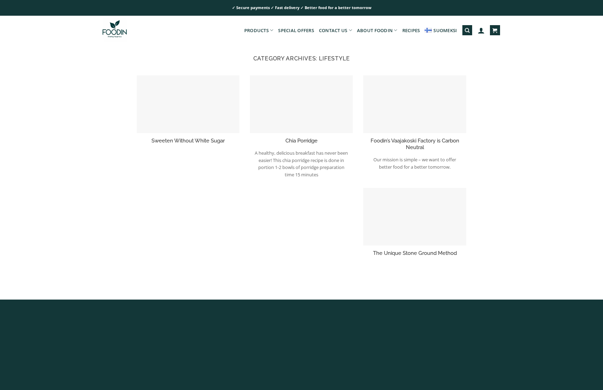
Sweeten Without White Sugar (188, 141)
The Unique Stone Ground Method (415, 253)
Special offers (296, 30)
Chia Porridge (301, 141)
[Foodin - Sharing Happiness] (137, 30)
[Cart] (495, 30)
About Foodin (375, 30)
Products (256, 30)
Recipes (411, 30)
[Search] (467, 30)
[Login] (481, 30)
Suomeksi (445, 30)
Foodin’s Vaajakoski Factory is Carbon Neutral (415, 144)
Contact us (333, 30)
